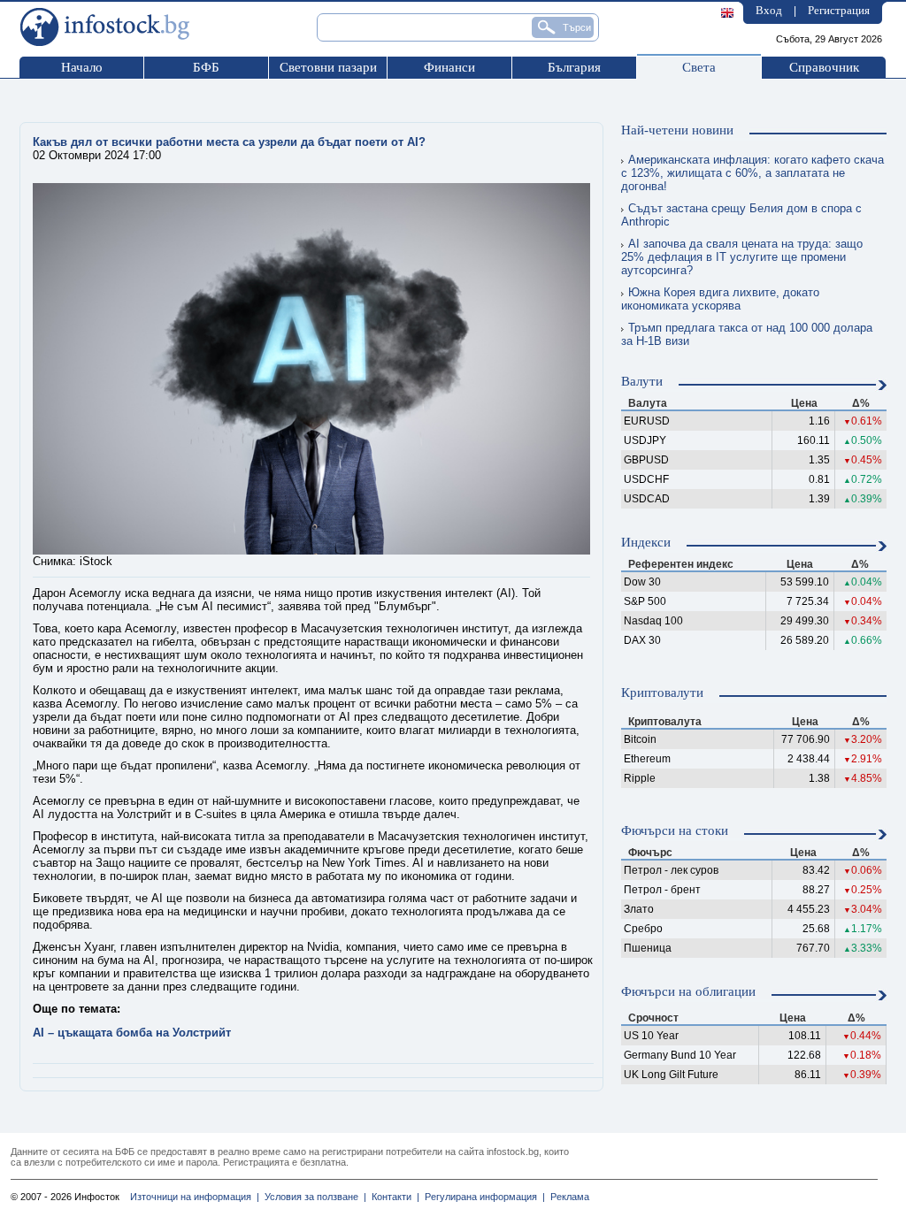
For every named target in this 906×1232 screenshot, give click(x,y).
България (574, 67)
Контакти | (392, 1196)
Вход (769, 10)
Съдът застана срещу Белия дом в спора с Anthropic (741, 215)
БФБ (206, 67)
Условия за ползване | (312, 1196)
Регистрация (839, 10)
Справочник (824, 67)
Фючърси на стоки (674, 830)
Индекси (646, 542)
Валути (642, 381)
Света (699, 67)
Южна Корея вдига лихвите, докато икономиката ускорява (720, 299)
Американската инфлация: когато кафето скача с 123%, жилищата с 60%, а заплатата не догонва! (752, 173)
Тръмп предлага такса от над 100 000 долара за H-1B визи (746, 334)
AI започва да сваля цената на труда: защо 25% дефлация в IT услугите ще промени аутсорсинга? (742, 257)
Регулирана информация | (482, 1196)
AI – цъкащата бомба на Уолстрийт (132, 1032)
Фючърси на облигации (688, 991)
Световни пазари (328, 67)
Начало (82, 67)
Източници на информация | (194, 1196)
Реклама (567, 1196)
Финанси (449, 67)
